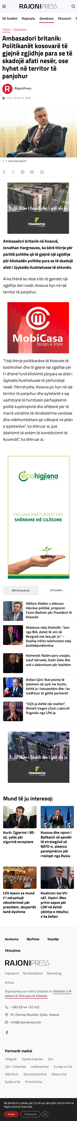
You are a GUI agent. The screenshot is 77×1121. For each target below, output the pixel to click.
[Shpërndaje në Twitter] (13, 172)
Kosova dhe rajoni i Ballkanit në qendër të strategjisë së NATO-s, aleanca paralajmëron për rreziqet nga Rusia (56, 844)
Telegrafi (11, 1059)
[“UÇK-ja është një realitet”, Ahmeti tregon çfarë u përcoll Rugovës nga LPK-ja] (13, 711)
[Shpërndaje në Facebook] (4, 172)
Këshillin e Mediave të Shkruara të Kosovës (38, 993)
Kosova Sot (59, 1074)
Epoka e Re (12, 1081)
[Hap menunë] (4, 6)
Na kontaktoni (33, 973)
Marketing (54, 973)
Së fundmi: (56, 590)
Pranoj (11, 1114)
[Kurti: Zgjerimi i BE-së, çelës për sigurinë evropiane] (20, 817)
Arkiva (9, 982)
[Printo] (41, 172)
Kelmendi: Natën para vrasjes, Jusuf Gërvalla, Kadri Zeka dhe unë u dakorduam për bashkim (48, 660)
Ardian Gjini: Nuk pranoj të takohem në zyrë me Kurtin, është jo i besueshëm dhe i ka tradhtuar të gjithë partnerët (48, 686)
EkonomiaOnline (35, 1074)
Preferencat (30, 1114)
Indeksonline (40, 1066)
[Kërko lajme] (73, 6)
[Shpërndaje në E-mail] (32, 172)
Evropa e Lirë (63, 1066)
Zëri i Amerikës (15, 1066)
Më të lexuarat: (21, 590)
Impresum (12, 973)
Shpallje (53, 939)
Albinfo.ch (12, 1074)
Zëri (50, 1059)
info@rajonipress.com (26, 1022)
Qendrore (47, 18)
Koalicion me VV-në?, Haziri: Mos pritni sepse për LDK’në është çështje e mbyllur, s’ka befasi (55, 905)
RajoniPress (23, 88)
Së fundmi (9, 18)
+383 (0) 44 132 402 (25, 1007)
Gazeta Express (32, 1059)
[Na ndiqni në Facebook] (7, 1033)
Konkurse (11, 939)
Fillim (6, 29)
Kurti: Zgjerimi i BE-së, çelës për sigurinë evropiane (19, 837)
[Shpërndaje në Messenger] (22, 172)
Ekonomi (64, 18)
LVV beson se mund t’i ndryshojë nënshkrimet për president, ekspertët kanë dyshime (19, 902)
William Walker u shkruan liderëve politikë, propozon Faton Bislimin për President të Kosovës (49, 610)
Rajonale (28, 18)
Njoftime (33, 939)
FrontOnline (33, 1081)
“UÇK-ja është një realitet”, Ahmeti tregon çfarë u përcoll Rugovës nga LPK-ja (47, 708)
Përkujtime (12, 950)
